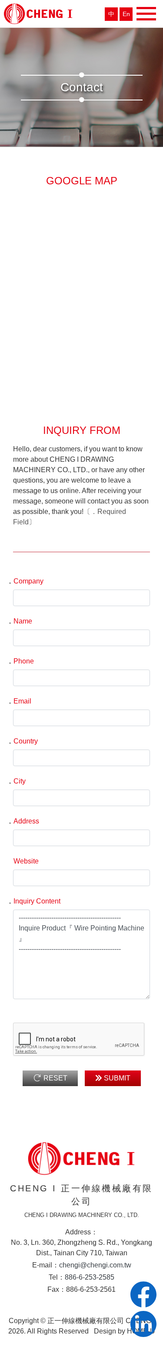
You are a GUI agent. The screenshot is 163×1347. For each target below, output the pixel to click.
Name (19, 621)
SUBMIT (116, 1078)
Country (22, 741)
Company (25, 581)
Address (23, 821)
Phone (20, 661)
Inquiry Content (33, 901)
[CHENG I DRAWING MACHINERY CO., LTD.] (38, 13)
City (16, 781)
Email (19, 701)
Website (26, 861)
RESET (54, 1078)
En (126, 13)
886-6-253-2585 (89, 1277)
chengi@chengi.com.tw (95, 1265)
